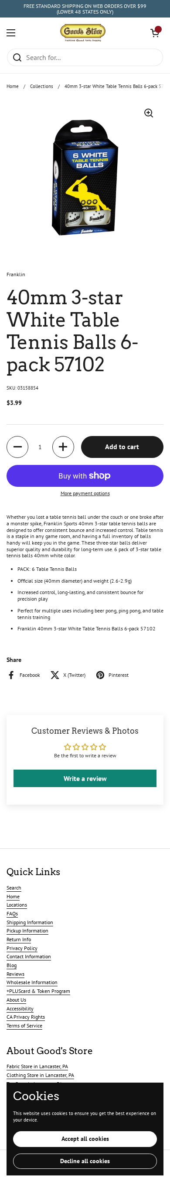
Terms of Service (24, 1025)
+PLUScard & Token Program (38, 991)
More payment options (85, 493)
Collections (41, 86)
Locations (17, 904)
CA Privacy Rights (26, 1016)
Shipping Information (30, 922)
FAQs (12, 913)
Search (14, 887)
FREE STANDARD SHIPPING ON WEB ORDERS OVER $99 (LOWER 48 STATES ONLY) (85, 9)
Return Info (19, 939)
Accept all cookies (85, 1139)
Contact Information (29, 956)
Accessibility (20, 1008)
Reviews (15, 974)
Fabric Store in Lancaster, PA (37, 1066)
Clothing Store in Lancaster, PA (40, 1075)
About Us (16, 999)
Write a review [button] (85, 778)
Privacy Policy (22, 948)
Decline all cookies (85, 1161)
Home (13, 86)
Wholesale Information (32, 982)
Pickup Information (27, 930)
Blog (12, 965)
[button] (154, 33)
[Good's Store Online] (83, 33)
